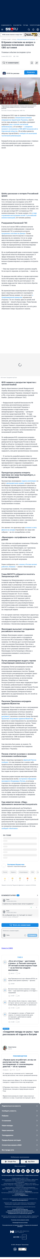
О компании (6, 1121)
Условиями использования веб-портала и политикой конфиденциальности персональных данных (20, 1212)
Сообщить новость (9, 1111)
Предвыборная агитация (11, 1140)
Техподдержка (7, 1135)
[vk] (8, 1171)
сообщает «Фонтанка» (9, 828)
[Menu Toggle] (2, 29)
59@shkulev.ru (28, 1191)
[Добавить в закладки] (32, 63)
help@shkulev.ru (24, 1195)
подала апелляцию (29, 481)
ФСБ (32, 872)
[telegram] (4, 1171)
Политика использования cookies (20, 1220)
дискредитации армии (15, 483)
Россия (5, 872)
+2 (31, 907)
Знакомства (17, 25)
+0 (31, 920)
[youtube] (33, 1171)
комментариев (12, 63)
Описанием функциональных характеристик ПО (20, 1210)
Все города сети (8, 1150)
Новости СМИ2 (7, 948)
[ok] (13, 1171)
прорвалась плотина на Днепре (13, 233)
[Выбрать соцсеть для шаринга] (37, 63)
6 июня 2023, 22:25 (6, 56)
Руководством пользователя (20, 1209)
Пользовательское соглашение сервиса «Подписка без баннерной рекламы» (20, 1226)
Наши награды (7, 1125)
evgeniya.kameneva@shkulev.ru (20, 1200)
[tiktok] (37, 1171)
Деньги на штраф (8, 530)
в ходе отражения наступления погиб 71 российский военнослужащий (19, 215)
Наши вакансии (8, 1130)
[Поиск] (29, 29)
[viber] (18, 1171)
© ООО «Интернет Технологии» (20, 1244)
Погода (25, 25)
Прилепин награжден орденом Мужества (17, 719)
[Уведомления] (33, 29)
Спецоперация (23, 872)
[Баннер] (31, 34)
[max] (23, 1171)
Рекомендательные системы (20, 1222)
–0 (36, 907)
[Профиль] (38, 29)
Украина (13, 872)
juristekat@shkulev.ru (20, 1194)
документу (5, 716)
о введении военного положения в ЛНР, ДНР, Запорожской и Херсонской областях (19, 129)
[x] (28, 1171)
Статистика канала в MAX (11, 1145)
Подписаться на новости (11, 1106)
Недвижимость (6, 25)
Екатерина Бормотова (15, 864)
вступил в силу (30, 527)
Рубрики (5, 1116)
